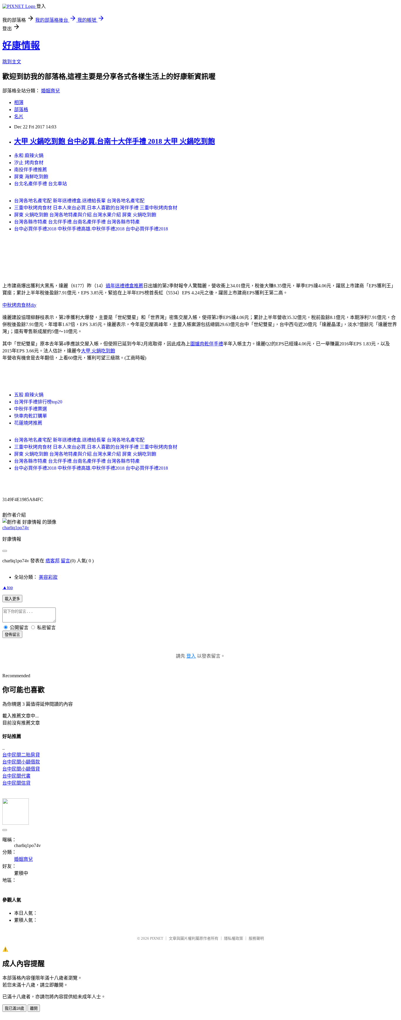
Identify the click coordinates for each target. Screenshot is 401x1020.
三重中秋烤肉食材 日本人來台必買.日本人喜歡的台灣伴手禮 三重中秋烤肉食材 (95, 207)
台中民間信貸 (16, 782)
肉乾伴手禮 (211, 343)
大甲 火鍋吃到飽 (98, 350)
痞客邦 (53, 560)
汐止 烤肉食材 (28, 162)
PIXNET (156, 938)
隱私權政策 (233, 938)
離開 (34, 1008)
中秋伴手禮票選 (30, 408)
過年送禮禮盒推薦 (124, 285)
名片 (18, 116)
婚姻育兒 (50, 90)
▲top (7, 587)
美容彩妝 (48, 577)
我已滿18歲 (14, 1008)
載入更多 (12, 599)
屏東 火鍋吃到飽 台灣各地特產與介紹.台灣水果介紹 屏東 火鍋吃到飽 (85, 214)
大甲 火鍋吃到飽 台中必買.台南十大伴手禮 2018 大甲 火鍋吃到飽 (114, 141)
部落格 (21, 109)
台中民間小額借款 (21, 761)
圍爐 (195, 343)
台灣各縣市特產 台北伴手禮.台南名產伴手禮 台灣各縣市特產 (77, 221)
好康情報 (21, 45)
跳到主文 (11, 61)
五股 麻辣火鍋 (28, 394)
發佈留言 (12, 634)
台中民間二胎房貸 (21, 754)
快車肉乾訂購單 (30, 415)
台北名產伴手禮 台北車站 (40, 183)
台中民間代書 (16, 775)
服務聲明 (256, 938)
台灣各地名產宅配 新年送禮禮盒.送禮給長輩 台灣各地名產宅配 (79, 200)
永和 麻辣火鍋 (28, 155)
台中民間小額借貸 (21, 768)
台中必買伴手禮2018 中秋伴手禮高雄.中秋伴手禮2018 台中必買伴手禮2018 (91, 228)
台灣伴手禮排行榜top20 (38, 401)
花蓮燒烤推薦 (28, 422)
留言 (65, 560)
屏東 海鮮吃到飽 (31, 176)
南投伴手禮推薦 (30, 169)
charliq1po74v (15, 527)
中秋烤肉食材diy (19, 305)
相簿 (18, 102)
